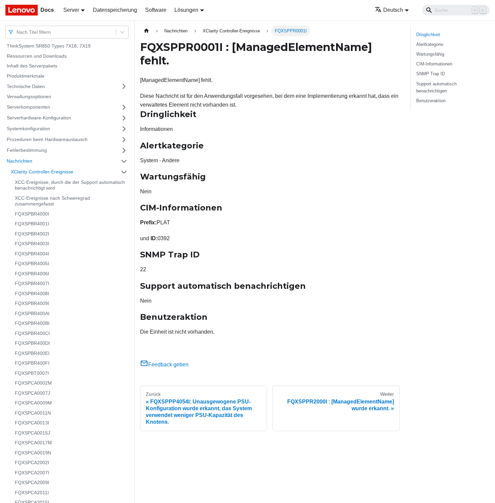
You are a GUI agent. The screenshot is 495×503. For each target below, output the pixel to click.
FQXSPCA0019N (33, 452)
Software (155, 10)
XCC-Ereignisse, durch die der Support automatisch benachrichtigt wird (70, 185)
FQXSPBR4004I (32, 253)
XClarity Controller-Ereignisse (42, 171)
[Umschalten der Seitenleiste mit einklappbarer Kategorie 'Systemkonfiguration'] (124, 128)
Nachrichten (19, 161)
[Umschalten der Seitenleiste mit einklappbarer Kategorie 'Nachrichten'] (124, 161)
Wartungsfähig (430, 54)
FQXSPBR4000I (32, 214)
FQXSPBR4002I (32, 233)
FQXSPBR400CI (32, 333)
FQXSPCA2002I (32, 462)
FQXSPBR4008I (32, 293)
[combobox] (17, 32)
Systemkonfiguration (28, 128)
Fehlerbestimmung (27, 150)
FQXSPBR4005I (32, 263)
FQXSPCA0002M (33, 383)
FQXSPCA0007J (32, 393)
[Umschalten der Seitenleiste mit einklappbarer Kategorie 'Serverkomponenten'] (124, 107)
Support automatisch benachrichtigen (436, 87)
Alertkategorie (429, 44)
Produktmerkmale (25, 76)
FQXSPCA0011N (33, 413)
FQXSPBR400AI (32, 313)
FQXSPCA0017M (33, 442)
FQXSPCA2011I (32, 492)
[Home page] (146, 31)
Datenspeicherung (115, 10)
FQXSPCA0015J (32, 433)
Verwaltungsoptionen (29, 96)
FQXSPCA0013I (32, 422)
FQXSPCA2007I (32, 472)
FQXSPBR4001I (32, 223)
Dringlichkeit (428, 34)
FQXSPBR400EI (32, 353)
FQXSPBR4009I (32, 303)
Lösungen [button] (186, 10)
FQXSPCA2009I (32, 482)
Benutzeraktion (431, 100)
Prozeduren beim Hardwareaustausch (47, 139)
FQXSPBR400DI (32, 343)
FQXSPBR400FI (32, 363)
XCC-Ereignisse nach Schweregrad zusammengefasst (52, 201)
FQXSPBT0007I (32, 373)
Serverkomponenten (28, 107)
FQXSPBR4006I (32, 273)
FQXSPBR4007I (32, 283)
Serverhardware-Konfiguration (39, 117)
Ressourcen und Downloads (37, 56)
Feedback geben (168, 364)
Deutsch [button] (393, 10)
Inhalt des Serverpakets (32, 65)
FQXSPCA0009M (33, 403)
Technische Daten (26, 86)
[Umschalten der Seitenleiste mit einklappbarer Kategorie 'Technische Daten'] (124, 86)
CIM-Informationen (434, 63)
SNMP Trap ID (430, 73)
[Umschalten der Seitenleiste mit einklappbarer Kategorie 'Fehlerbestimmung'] (124, 150)
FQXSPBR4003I (32, 243)
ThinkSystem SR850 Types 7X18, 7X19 (49, 46)
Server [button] (71, 10)
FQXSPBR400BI (32, 323)
